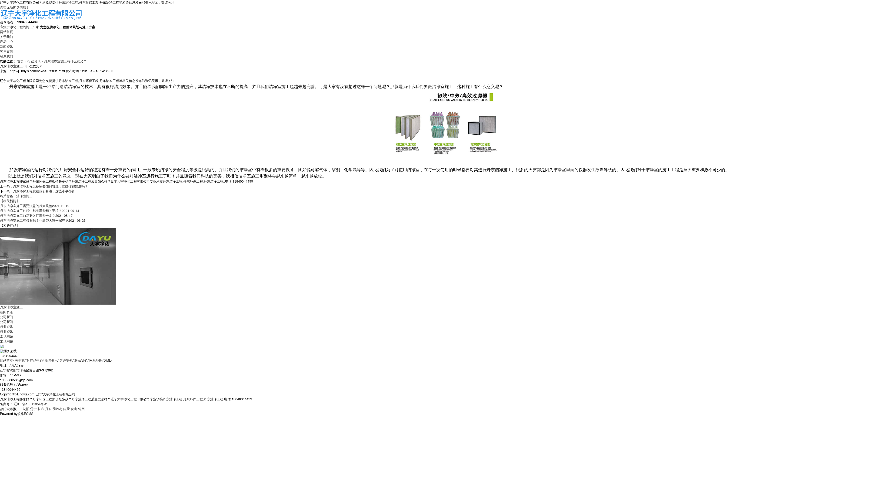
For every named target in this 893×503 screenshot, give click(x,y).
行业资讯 (33, 61)
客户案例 (6, 51)
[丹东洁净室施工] (58, 265)
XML (107, 360)
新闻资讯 (6, 46)
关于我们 (6, 36)
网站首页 (6, 31)
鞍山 (74, 408)
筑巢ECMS (25, 413)
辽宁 (33, 408)
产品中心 (6, 41)
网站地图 (95, 360)
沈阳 (26, 408)
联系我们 (6, 56)
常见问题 (6, 336)
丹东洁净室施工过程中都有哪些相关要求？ (39, 210)
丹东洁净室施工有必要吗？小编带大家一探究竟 (43, 220)
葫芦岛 (57, 408)
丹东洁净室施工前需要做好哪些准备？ (36, 215)
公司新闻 (6, 316)
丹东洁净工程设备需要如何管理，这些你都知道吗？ (50, 186)
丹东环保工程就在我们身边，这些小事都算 (44, 191)
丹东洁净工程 (68, 2)
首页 (20, 61)
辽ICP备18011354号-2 (30, 403)
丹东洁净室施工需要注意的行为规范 (34, 205)
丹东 (48, 408)
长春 (41, 408)
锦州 (81, 408)
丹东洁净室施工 (11, 307)
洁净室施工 (24, 196)
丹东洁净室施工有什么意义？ (65, 61)
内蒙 (66, 408)
